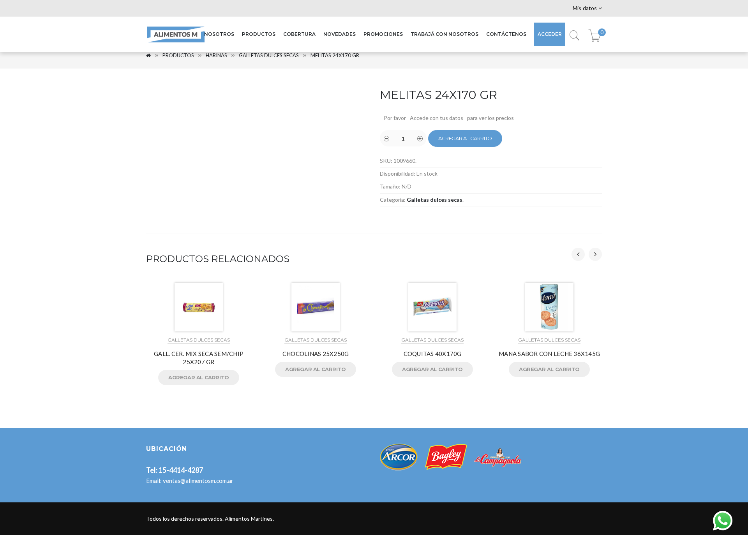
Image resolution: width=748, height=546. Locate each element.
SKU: (386, 160)
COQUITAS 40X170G (433, 353)
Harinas (216, 55)
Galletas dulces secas (269, 55)
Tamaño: (390, 186)
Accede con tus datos (436, 117)
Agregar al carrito (465, 138)
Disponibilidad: (397, 173)
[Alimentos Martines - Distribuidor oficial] (175, 42)
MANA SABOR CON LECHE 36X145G (549, 353)
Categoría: (393, 199)
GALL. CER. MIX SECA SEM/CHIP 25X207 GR (198, 357)
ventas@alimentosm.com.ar (198, 480)
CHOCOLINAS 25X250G (315, 353)
